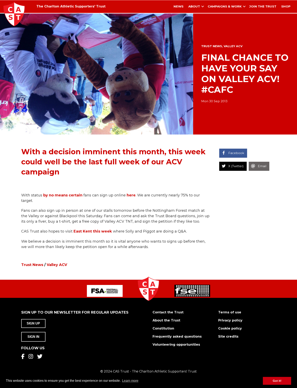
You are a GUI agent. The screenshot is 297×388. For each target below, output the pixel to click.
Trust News (211, 46)
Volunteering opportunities (176, 344)
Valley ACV (233, 46)
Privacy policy (230, 320)
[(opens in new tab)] (105, 290)
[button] (202, 6)
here (131, 195)
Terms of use (229, 312)
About (194, 6)
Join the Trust (262, 6)
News (178, 6)
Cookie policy (230, 328)
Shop (286, 6)
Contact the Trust (168, 312)
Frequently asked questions (177, 336)
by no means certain (62, 195)
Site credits (228, 336)
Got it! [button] (277, 380)
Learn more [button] (130, 380)
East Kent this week (93, 231)
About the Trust (166, 320)
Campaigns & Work (225, 6)
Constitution (163, 328)
